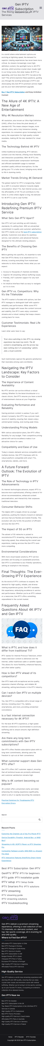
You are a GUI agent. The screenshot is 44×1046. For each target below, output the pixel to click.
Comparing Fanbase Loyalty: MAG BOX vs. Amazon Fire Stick (22, 852)
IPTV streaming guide (12, 895)
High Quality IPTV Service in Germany (14, 1021)
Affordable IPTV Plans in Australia (13, 1019)
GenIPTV (6, 873)
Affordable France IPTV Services (13, 966)
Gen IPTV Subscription (28, 1040)
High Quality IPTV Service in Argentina (15, 964)
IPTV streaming (11, 891)
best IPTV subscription (33, 232)
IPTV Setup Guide (25, 882)
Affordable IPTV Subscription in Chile (14, 943)
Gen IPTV (34, 868)
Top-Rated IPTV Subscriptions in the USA (16, 1006)
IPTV (15, 873)
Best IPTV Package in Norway (12, 946)
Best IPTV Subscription (15, 868)
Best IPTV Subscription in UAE (12, 954)
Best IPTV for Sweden (9, 1001)
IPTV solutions (31, 886)
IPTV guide (8, 877)
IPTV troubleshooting (15, 903)
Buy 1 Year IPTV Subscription (13, 92)
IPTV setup (8, 882)
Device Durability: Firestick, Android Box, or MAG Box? (21, 838)
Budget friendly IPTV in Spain (12, 956)
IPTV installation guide (27, 877)
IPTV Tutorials (31, 1037)
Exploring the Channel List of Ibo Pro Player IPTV (21, 834)
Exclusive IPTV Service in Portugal (13, 961)
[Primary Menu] (40, 8)
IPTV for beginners (30, 873)
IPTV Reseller (19, 1037)
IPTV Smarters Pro (12, 886)
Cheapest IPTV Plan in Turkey (12, 959)
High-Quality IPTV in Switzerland (13, 1011)
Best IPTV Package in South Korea (13, 948)
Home (10, 1037)
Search (4, 815)
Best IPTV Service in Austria (11, 951)
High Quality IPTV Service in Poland (14, 1024)
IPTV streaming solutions (14, 899)
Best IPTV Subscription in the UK (13, 1003)
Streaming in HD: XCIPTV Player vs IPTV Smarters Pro (21, 845)
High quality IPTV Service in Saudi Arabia (16, 1016)
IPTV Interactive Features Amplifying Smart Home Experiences (21, 859)
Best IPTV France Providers (11, 1014)
